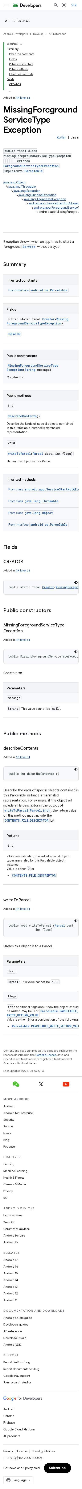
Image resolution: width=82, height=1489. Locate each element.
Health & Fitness (13, 1177)
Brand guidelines (43, 1451)
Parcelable (33, 171)
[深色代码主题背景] (75, 582)
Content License (45, 1055)
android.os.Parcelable (48, 290)
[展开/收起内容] (21, 44)
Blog (6, 1140)
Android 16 (10, 1266)
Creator (48, 319)
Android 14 (10, 1280)
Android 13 (10, 1287)
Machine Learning (15, 1171)
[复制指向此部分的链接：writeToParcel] (34, 900)
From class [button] (33, 501)
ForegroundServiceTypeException (31, 166)
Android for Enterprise (18, 1113)
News (7, 1133)
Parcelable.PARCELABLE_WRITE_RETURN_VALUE (47, 1026)
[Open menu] (7, 5)
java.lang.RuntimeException (37, 195)
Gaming (9, 1164)
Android (8, 1106)
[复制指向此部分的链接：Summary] (30, 264)
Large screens (12, 1215)
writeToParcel (19, 454)
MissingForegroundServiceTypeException (38, 321)
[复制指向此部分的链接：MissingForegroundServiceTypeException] (27, 631)
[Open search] (55, 5)
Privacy (8, 1191)
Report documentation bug (21, 1369)
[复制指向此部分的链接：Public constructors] (55, 610)
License (22, 1451)
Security (8, 1120)
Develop (38, 34)
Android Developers (15, 34)
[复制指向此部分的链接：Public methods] (45, 734)
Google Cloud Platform (19, 1429)
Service (28, 247)
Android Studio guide (17, 1318)
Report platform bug (16, 1362)
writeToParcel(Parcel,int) (27, 810)
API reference (17, 21)
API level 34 (23, 97)
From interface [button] (37, 290)
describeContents (22, 416)
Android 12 (10, 1293)
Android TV (10, 1242)
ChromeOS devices (16, 1229)
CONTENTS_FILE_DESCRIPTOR (26, 820)
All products (11, 1436)
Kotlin (61, 137)
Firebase (9, 1423)
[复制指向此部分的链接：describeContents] (42, 748)
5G (5, 1198)
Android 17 (10, 1260)
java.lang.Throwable (22, 186)
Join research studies (17, 1382)
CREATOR (14, 334)
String (30, 370)
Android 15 (10, 1273)
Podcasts (9, 1146)
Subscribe (57, 1468)
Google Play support (16, 1376)
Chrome (8, 1416)
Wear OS (9, 1222)
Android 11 (10, 1300)
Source (8, 1126)
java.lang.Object (14, 182)
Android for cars (14, 1235)
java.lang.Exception (26, 191)
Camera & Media (14, 1184)
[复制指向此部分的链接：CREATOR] (27, 562)
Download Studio (14, 1338)
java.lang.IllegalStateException (45, 199)
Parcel (38, 454)
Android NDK (12, 1345)
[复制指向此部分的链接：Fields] (21, 547)
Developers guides (15, 1324)
